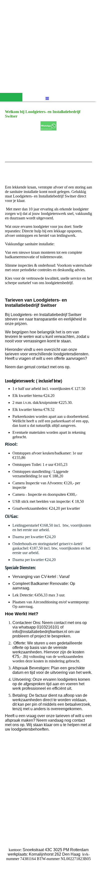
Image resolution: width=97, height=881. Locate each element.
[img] (48, 46)
